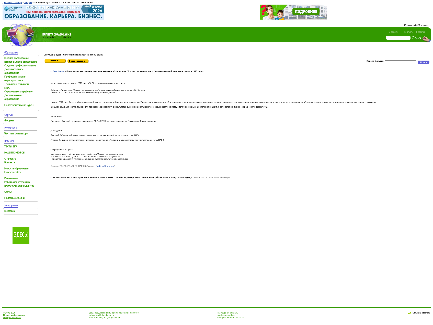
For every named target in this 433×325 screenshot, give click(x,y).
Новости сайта (12, 172)
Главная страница (13, 2)
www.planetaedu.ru (12, 317)
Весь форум (58, 71)
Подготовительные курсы (18, 105)
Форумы (28, 2)
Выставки (9, 211)
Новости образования (16, 168)
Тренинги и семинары (16, 84)
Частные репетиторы (16, 133)
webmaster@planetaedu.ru (101, 315)
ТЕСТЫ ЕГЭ (10, 146)
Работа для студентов (17, 182)
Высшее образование (16, 58)
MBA (6, 88)
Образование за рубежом (18, 92)
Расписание (11, 178)
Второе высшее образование (20, 62)
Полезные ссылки (14, 198)
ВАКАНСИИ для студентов (19, 186)
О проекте (10, 159)
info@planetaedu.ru (226, 315)
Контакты (9, 162)
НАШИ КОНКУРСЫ (14, 153)
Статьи (8, 192)
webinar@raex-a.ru (105, 166)
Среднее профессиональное (20, 65)
